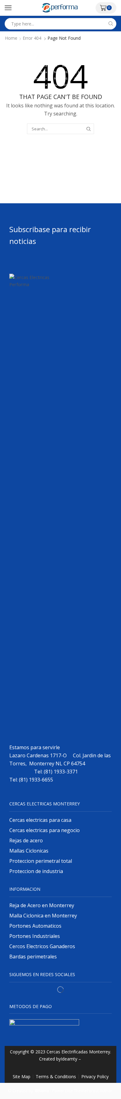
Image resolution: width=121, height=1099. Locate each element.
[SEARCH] (88, 129)
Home (11, 38)
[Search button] (110, 23)
